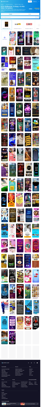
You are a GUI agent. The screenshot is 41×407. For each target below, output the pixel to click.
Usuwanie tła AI (23, 384)
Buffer (35, 383)
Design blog (3, 384)
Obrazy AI (13, 386)
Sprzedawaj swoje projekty (6, 375)
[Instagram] (31, 363)
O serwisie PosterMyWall (5, 369)
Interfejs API (4, 397)
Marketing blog (4, 385)
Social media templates (18, 371)
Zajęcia (3, 383)
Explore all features (18, 375)
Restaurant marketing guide (6, 386)
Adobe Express (31, 384)
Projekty (10, 14)
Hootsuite (36, 384)
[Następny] (39, 25)
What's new (3, 370)
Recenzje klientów (4, 376)
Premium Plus (31, 371)
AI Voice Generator (24, 383)
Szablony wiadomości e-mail (19, 370)
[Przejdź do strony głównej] (4, 2)
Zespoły (30, 372)
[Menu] (38, 1)
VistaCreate (30, 383)
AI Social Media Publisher (16, 383)
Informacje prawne (5, 398)
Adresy (29, 14)
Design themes (17, 372)
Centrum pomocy (4, 393)
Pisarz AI (13, 385)
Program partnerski (5, 372)
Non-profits (31, 375)
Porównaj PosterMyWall (32, 379)
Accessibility (4, 394)
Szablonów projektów (18, 369)
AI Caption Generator (24, 386)
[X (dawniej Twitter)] (34, 363)
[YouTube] (37, 363)
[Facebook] (28, 363)
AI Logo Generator (24, 385)
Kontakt (3, 392)
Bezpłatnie (31, 369)
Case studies (4, 371)
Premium (30, 370)
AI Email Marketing (15, 384)
